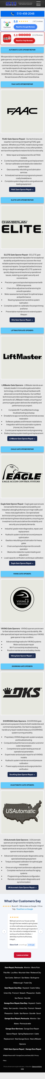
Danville (27, 998)
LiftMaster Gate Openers (12, 385)
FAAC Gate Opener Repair (13, 138)
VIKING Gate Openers (10, 628)
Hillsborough (18, 982)
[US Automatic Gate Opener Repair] (22, 812)
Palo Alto (6, 972)
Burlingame (34, 977)
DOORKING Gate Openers (14, 721)
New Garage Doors (22, 1039)
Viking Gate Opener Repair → (22, 655)
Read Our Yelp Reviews (24, 40)
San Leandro (13, 1008)
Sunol (38, 1013)
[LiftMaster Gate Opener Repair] (22, 357)
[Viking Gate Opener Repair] (22, 601)
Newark (22, 993)
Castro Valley (35, 988)
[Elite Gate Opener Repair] (22, 227)
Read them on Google (24, 909)
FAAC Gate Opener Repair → (22, 189)
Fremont (15, 993)
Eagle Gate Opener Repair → (22, 563)
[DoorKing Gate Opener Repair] (22, 693)
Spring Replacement (25, 1033)
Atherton (27, 967)
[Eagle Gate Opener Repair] (22, 476)
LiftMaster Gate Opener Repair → (22, 438)
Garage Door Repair (31, 1028)
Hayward (25, 988)
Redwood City (35, 972)
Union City (7, 993)
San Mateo (25, 977)
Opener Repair (11, 1033)
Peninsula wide (25, 1023)
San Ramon (19, 998)
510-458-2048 (24, 13)
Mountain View (24, 972)
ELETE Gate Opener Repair (16, 254)
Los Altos (14, 972)
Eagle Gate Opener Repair (12, 503)
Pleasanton (30, 993)
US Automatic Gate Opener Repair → (22, 887)
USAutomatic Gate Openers (16, 839)
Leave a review (22, 955)
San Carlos (9, 977)
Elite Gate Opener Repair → (22, 320)
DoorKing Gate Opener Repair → (22, 774)
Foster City (28, 982)
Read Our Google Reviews (25, 27)
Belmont (17, 977)
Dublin (38, 993)
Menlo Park (35, 967)
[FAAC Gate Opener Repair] (22, 111)
